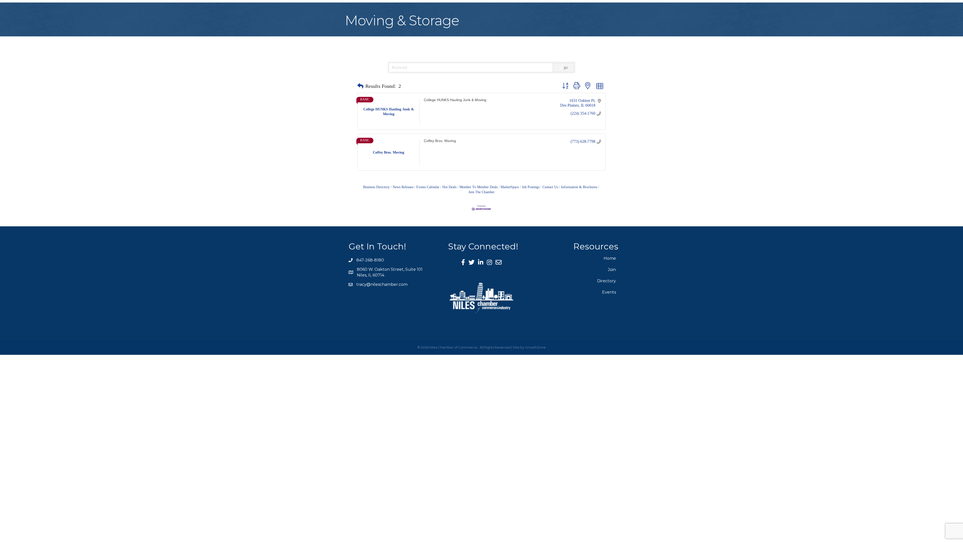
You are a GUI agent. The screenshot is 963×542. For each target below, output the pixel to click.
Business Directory (376, 187)
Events (609, 292)
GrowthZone (535, 347)
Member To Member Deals (478, 187)
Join (612, 269)
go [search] (566, 67)
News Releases (403, 187)
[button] (360, 86)
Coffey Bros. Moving (440, 141)
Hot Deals (449, 187)
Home (610, 258)
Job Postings (530, 187)
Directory (606, 281)
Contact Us (550, 187)
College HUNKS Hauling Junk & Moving (455, 100)
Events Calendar (427, 187)
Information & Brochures (579, 187)
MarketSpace (510, 187)
